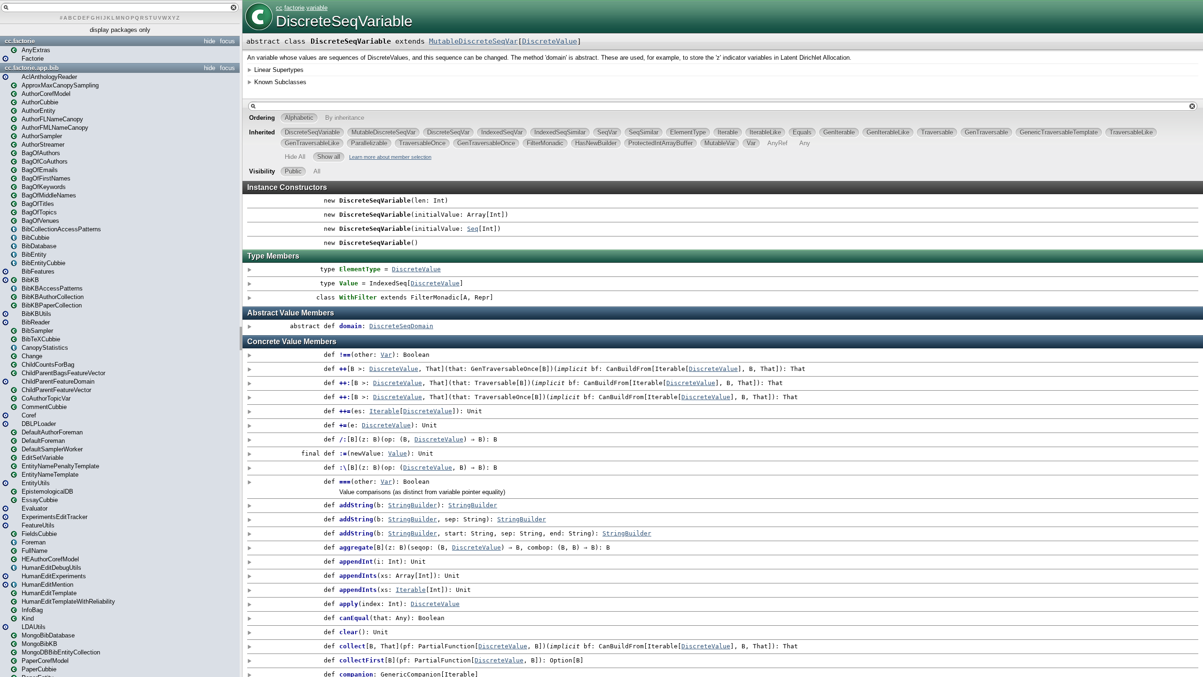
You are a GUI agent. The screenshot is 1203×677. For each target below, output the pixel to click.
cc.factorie (20, 41)
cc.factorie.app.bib (32, 67)
